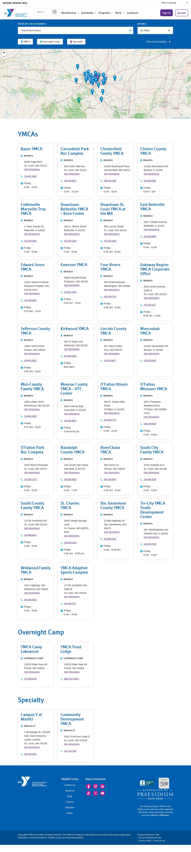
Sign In (166, 12)
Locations (133, 12)
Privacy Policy (145, 840)
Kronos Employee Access (150, 837)
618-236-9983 (150, 236)
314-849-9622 (30, 535)
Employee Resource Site (148, 835)
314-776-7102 (70, 751)
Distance (142, 24)
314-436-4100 (110, 241)
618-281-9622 (70, 421)
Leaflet (174, 118)
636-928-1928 (70, 543)
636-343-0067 (110, 479)
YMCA (26, 41)
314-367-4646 (30, 176)
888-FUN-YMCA (71, 679)
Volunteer (70, 807)
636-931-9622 (30, 360)
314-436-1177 (150, 305)
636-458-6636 (30, 600)
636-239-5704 (110, 296)
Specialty (77, 41)
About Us (70, 790)
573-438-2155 (30, 679)
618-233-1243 (70, 241)
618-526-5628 (150, 181)
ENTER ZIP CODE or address (32, 24)
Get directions (32, 169)
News (70, 813)
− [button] (4, 56)
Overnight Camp (51, 41)
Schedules (87, 12)
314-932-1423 (30, 479)
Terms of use (159, 840)
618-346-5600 (30, 241)
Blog (70, 796)
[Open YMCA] (19, 13)
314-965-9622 (70, 356)
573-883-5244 (110, 539)
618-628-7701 (110, 420)
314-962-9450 (30, 416)
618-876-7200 (150, 544)
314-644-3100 (150, 479)
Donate (181, 12)
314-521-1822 (70, 292)
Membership (69, 12)
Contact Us (69, 785)
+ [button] (4, 52)
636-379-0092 (150, 424)
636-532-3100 (110, 181)
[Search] (130, 30)
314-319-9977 (110, 360)
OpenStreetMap (185, 118)
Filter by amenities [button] (156, 41)
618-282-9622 (70, 479)
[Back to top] (7, 835)
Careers (70, 802)
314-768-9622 (70, 181)
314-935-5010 (30, 754)
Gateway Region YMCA (15, 3)
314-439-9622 (30, 300)
